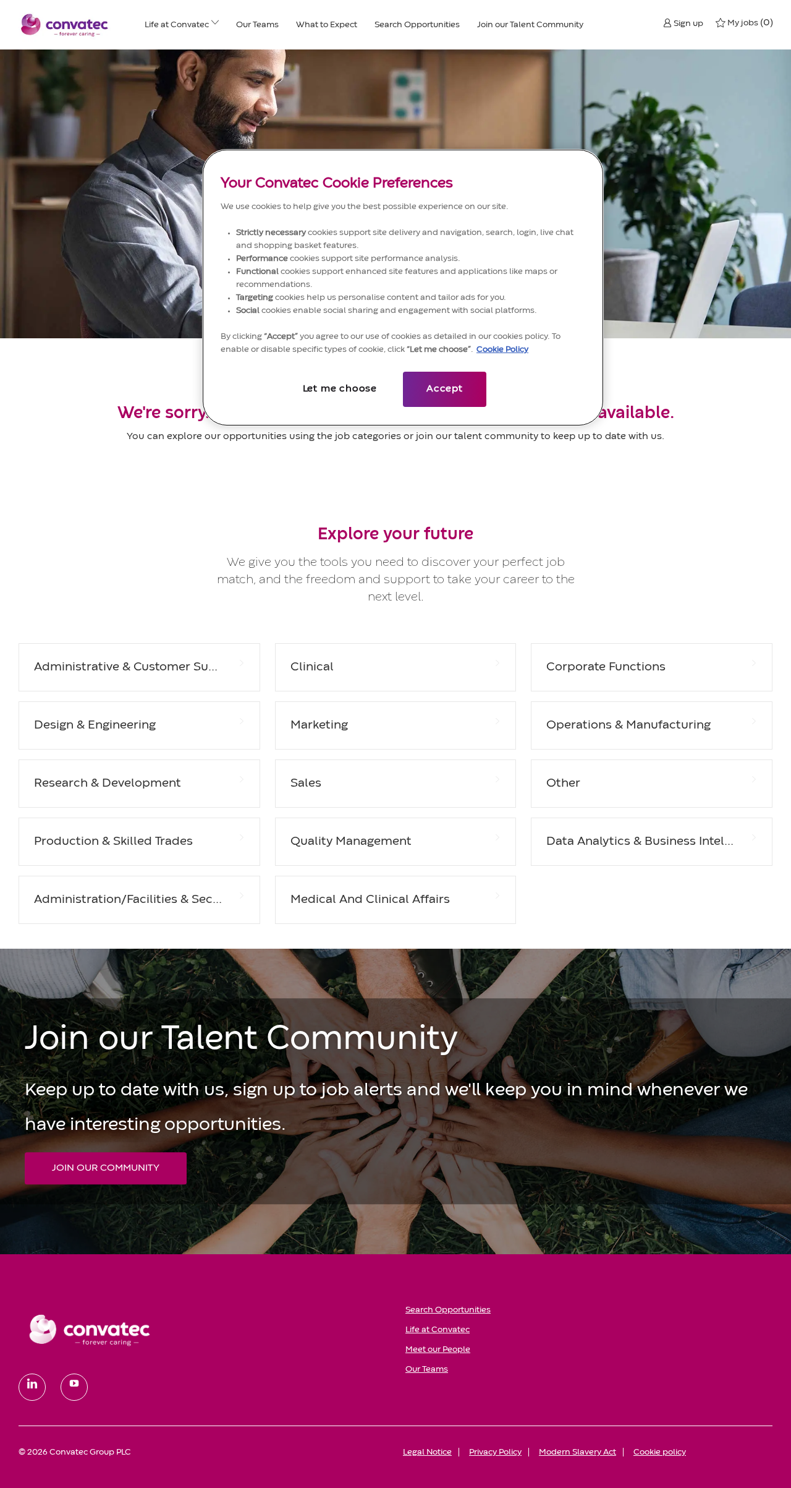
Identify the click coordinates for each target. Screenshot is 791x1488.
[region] (403, 287)
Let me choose (340, 389)
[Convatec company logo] (65, 24)
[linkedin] (32, 1387)
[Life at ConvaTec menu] (215, 25)
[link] (203, 1330)
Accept (444, 389)
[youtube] (74, 1387)
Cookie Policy (502, 349)
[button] (683, 23)
